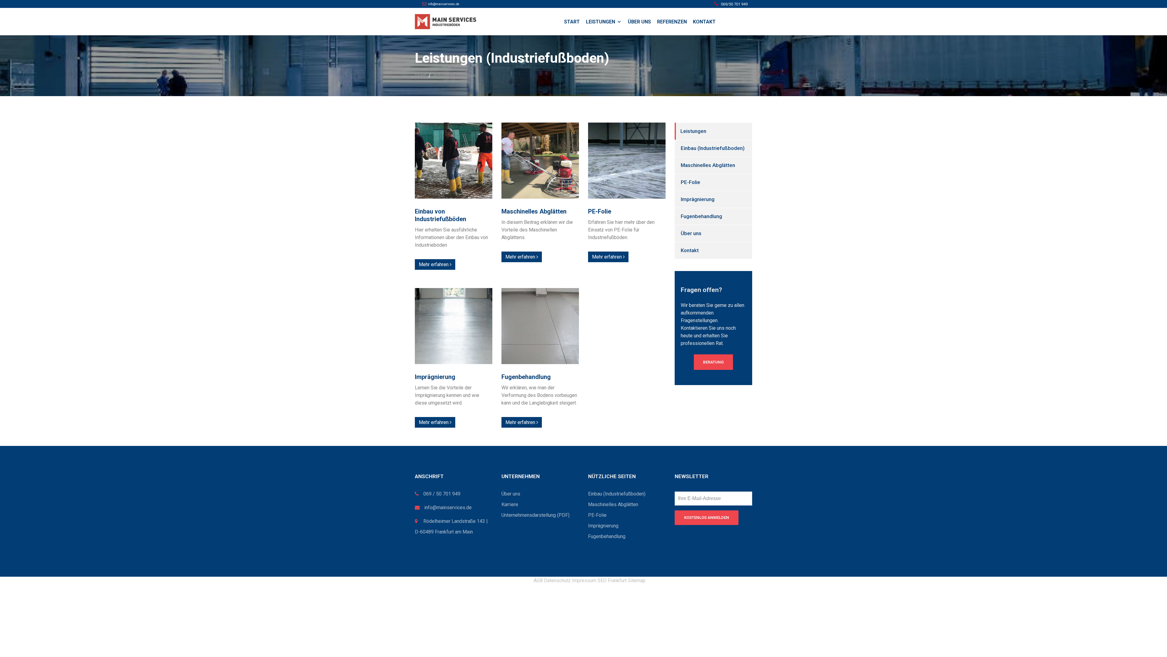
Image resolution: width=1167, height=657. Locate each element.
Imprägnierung (435, 377)
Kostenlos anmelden (706, 517)
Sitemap (636, 580)
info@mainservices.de (448, 507)
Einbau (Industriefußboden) (713, 148)
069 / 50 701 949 (441, 494)
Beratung (713, 362)
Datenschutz (557, 580)
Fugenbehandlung (526, 377)
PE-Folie (599, 211)
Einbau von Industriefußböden (440, 215)
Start (572, 22)
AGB (538, 580)
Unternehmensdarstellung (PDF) (535, 515)
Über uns (639, 22)
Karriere (509, 504)
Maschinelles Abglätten (533, 211)
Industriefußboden (454, 75)
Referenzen (672, 22)
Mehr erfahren (434, 264)
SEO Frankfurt (612, 580)
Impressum (584, 580)
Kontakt (704, 22)
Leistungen (600, 22)
